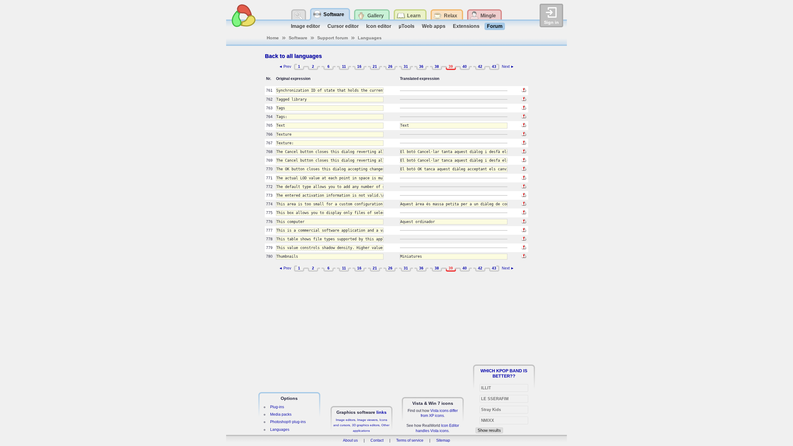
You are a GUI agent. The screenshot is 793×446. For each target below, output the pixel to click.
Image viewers (367, 420)
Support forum (332, 37)
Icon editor (378, 26)
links (381, 412)
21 (375, 66)
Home (273, 37)
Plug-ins (277, 407)
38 (437, 66)
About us (350, 440)
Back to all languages (293, 56)
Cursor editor (343, 26)
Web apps (433, 26)
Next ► (508, 66)
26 (390, 66)
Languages (370, 37)
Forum (494, 26)
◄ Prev (285, 66)
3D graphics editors (365, 425)
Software (298, 37)
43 (494, 66)
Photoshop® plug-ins (288, 422)
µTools (406, 26)
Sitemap (443, 440)
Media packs (280, 414)
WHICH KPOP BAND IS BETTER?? (503, 373)
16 (359, 66)
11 (344, 66)
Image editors (345, 420)
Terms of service (409, 440)
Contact (376, 440)
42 (480, 66)
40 (464, 66)
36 (421, 66)
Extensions (466, 26)
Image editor (305, 26)
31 (406, 66)
